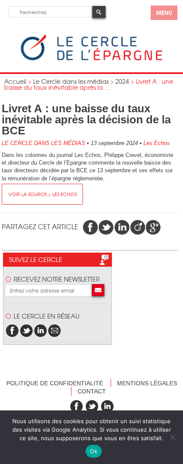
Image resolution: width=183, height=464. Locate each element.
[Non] (172, 437)
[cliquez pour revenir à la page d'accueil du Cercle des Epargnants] (91, 58)
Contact (91, 391)
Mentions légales (147, 383)
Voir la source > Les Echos (43, 194)
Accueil (15, 81)
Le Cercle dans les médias (71, 81)
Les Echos (156, 143)
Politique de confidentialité (54, 383)
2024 (122, 81)
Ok (93, 451)
